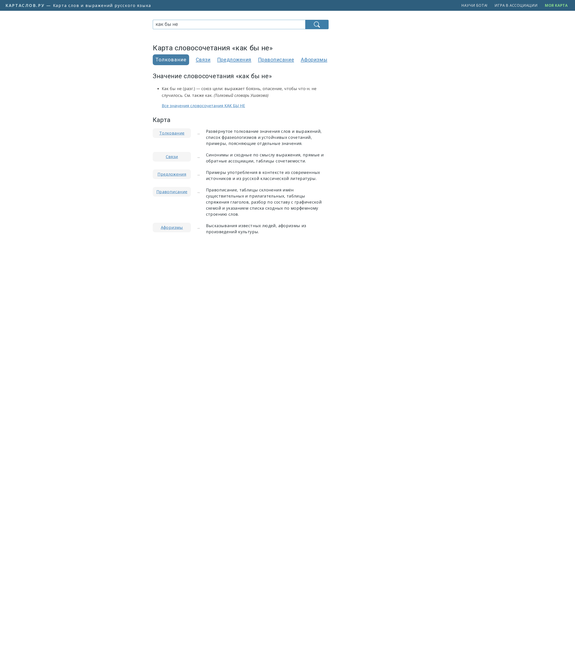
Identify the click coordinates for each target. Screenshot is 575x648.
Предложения (234, 59)
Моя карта (556, 5)
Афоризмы (314, 59)
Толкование (172, 133)
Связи (203, 59)
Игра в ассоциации (516, 5)
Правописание (276, 59)
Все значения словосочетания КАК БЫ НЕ (203, 105)
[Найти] (316, 24)
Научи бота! (474, 5)
